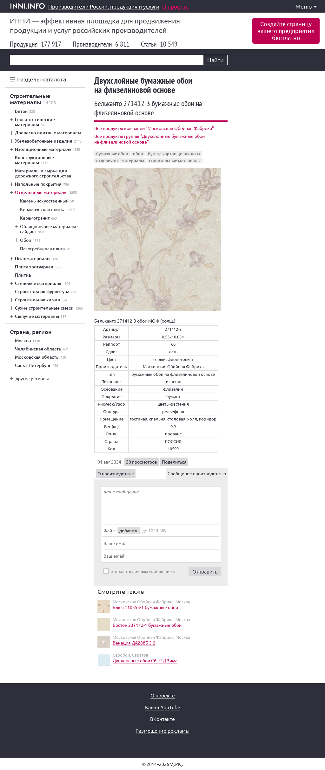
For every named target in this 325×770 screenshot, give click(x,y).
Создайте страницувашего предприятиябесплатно (286, 30)
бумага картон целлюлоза (174, 153)
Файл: (109, 530)
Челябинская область (42, 348)
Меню (303, 6)
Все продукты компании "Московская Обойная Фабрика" (154, 128)
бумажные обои (112, 153)
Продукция (35, 44)
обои (138, 153)
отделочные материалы (120, 160)
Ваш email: (114, 556)
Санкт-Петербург (36, 365)
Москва (27, 340)
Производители (101, 44)
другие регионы (32, 378)
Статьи (159, 44)
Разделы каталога (41, 79)
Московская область (40, 357)
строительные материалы (175, 160)
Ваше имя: (114, 543)
